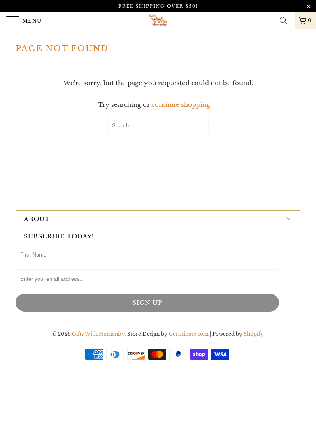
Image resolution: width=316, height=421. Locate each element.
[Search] (286, 20)
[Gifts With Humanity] (158, 20)
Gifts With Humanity (98, 334)
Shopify (254, 334)
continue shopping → (184, 105)
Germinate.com (189, 334)
